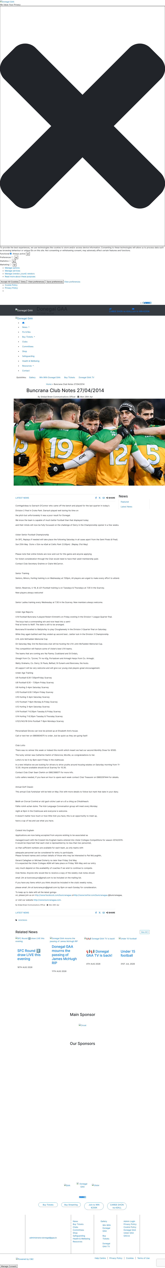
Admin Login (129, 1221)
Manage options (12, 268)
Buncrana (22, 920)
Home (49, 384)
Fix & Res (26, 332)
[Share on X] (100, 498)
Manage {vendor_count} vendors (20, 273)
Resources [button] (27, 366)
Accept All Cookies (9, 281)
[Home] (85, 323)
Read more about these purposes (20, 276)
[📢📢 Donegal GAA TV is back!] (99, 938)
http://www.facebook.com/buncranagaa (53, 895)
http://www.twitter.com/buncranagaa (91, 895)
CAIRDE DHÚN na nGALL (120, 311)
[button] (82, 126)
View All (144, 932)
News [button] (25, 327)
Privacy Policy (11, 288)
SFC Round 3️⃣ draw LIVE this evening (29, 955)
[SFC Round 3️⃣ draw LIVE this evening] (30, 939)
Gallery (32, 377)
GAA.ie (127, 1236)
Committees (27, 346)
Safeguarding (28, 356)
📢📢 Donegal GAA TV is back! (99, 953)
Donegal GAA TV (86, 377)
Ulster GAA (129, 1233)
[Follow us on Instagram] (149, 303)
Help (100, 1258)
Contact (26, 370)
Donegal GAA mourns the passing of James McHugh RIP (64, 955)
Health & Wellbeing (30, 361)
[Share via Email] (104, 498)
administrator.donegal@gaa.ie (43, 1237)
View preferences (36, 281)
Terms (143, 1258)
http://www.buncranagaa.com (47, 900)
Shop (24, 351)
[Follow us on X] (147, 303)
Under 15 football (128, 953)
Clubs (24, 341)
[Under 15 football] (128, 938)
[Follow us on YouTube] (150, 303)
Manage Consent (8, 1266)
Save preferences (55, 281)
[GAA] (67, 1185)
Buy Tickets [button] (27, 337)
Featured (125, 501)
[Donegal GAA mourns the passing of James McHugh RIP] (65, 939)
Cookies (130, 1258)
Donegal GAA (130, 1230)
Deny (23, 281)
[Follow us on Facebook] (145, 303)
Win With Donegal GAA (49, 377)
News (75, 1221)
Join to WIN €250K (141, 311)
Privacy (115, 1258)
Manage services (12, 270)
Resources (77, 1241)
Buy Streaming (71, 1204)
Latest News (22, 498)
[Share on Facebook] (96, 498)
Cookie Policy (11, 285)
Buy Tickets (69, 377)
